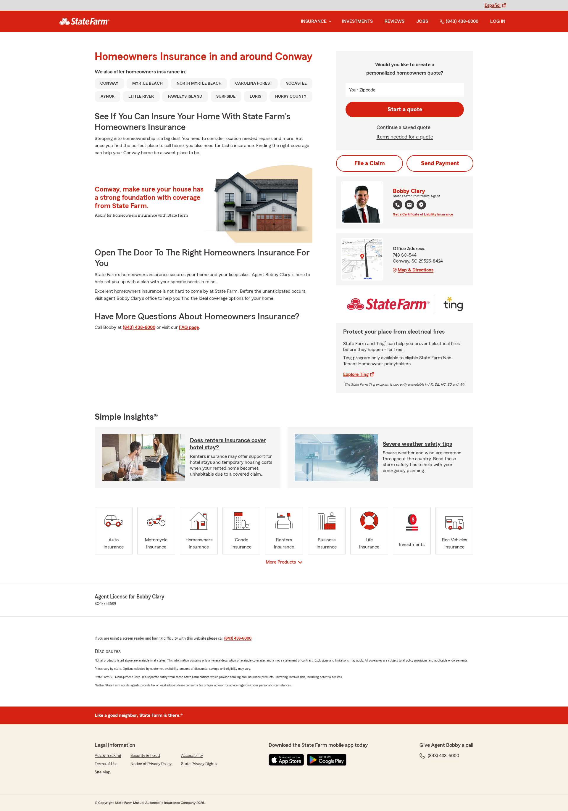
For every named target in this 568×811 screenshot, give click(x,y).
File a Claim (369, 163)
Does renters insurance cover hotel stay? (228, 443)
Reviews (394, 21)
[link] (84, 21)
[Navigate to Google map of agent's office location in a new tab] (421, 205)
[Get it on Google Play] (326, 760)
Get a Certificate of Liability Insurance (423, 214)
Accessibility (192, 756)
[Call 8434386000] (397, 205)
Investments (357, 21)
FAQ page (189, 327)
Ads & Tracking (108, 756)
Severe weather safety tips (417, 444)
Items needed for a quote (405, 136)
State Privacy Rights (199, 764)
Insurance (314, 21)
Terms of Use (106, 764)
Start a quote (405, 109)
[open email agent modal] (409, 205)
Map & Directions (415, 270)
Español (493, 5)
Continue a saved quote (403, 127)
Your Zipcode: (363, 90)
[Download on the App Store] (286, 760)
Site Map (102, 772)
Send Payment (440, 163)
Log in (497, 21)
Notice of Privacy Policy (151, 764)
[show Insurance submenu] (329, 21)
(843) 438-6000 (462, 21)
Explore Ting (356, 374)
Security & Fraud (145, 756)
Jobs (422, 21)
